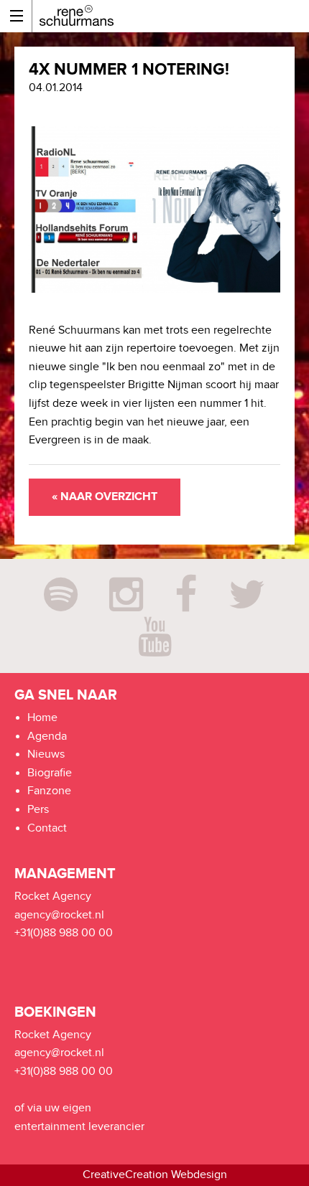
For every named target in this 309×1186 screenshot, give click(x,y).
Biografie (49, 773)
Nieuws (46, 754)
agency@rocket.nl (59, 915)
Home (42, 718)
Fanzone (49, 791)
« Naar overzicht (104, 497)
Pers (38, 809)
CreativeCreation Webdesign (155, 1175)
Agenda (47, 736)
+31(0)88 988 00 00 (63, 933)
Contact (47, 828)
